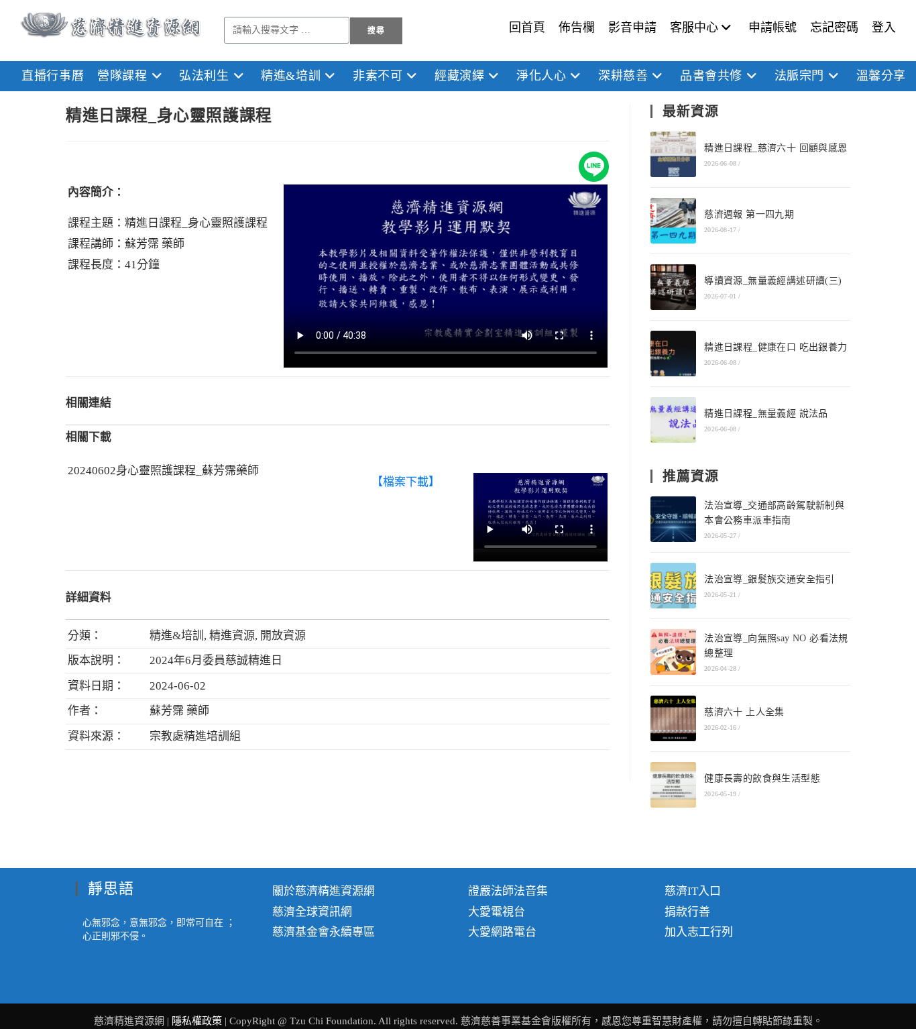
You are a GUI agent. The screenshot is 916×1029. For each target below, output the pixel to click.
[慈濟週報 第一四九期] (673, 220)
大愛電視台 (496, 912)
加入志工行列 (699, 932)
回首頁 (527, 27)
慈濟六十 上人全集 (744, 712)
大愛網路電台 (502, 932)
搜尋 (376, 31)
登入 (884, 27)
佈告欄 (577, 27)
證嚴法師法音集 (508, 891)
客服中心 (694, 27)
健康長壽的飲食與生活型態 (762, 778)
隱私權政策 (198, 1021)
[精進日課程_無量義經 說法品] (673, 420)
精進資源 (232, 635)
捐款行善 (687, 912)
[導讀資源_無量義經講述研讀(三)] (673, 287)
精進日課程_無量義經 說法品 (766, 414)
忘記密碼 (834, 27)
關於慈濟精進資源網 (323, 891)
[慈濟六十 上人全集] (673, 718)
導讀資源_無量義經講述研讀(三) (773, 281)
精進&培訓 (177, 635)
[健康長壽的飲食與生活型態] (673, 785)
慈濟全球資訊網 (312, 912)
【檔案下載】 (405, 482)
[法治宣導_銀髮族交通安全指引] (673, 585)
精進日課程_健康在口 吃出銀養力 (775, 347)
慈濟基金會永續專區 (323, 932)
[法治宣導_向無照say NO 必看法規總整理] (673, 652)
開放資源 (283, 635)
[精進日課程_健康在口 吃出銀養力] (673, 353)
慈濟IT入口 (693, 891)
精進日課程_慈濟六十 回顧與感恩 (775, 148)
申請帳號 (772, 27)
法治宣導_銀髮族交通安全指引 (769, 579)
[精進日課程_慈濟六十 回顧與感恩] (673, 154)
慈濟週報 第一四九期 (749, 214)
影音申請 (632, 27)
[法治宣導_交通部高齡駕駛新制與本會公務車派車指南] (673, 519)
